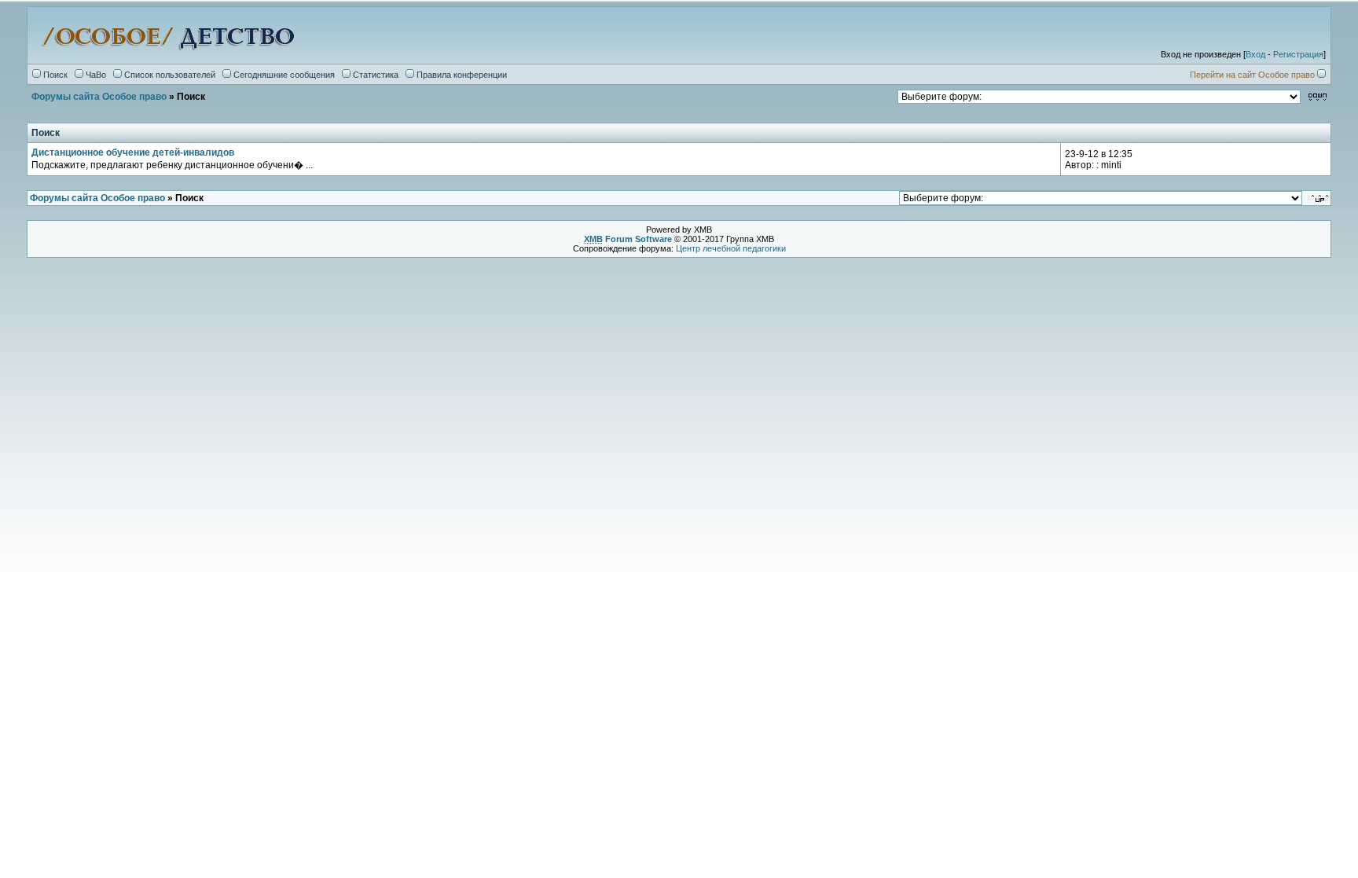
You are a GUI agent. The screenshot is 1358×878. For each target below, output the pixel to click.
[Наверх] (1321, 197)
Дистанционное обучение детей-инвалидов (132, 152)
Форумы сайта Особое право (99, 96)
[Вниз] (1317, 96)
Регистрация (1298, 54)
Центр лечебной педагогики (731, 248)
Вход (1255, 54)
